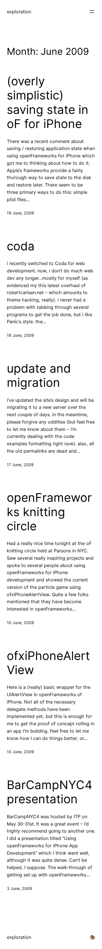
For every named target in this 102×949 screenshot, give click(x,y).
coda (21, 246)
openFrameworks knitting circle (49, 511)
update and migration (39, 375)
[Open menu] (91, 11)
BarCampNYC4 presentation (49, 792)
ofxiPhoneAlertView (48, 663)
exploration (19, 11)
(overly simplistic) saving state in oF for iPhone (47, 102)
